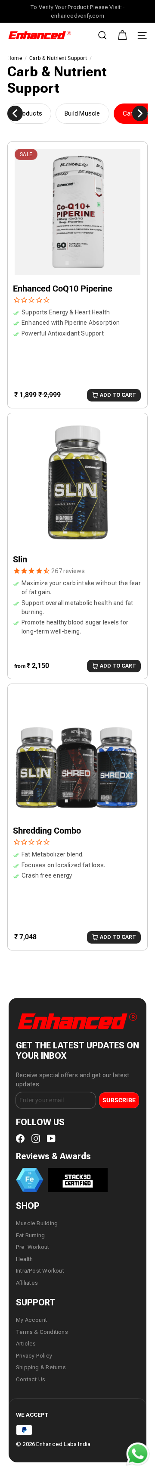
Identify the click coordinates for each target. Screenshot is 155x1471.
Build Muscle (82, 113)
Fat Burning (30, 1235)
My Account (31, 1320)
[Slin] (77, 533)
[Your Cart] (122, 35)
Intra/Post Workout (40, 1270)
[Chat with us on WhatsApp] (138, 1454)
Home (14, 58)
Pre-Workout (32, 1247)
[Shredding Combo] (77, 804)
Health (24, 1259)
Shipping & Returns (41, 1367)
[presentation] (15, 113)
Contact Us (30, 1379)
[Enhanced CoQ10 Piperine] (77, 262)
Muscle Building (37, 1223)
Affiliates (27, 1283)
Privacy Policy (34, 1355)
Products (29, 113)
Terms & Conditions (42, 1332)
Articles (26, 1343)
